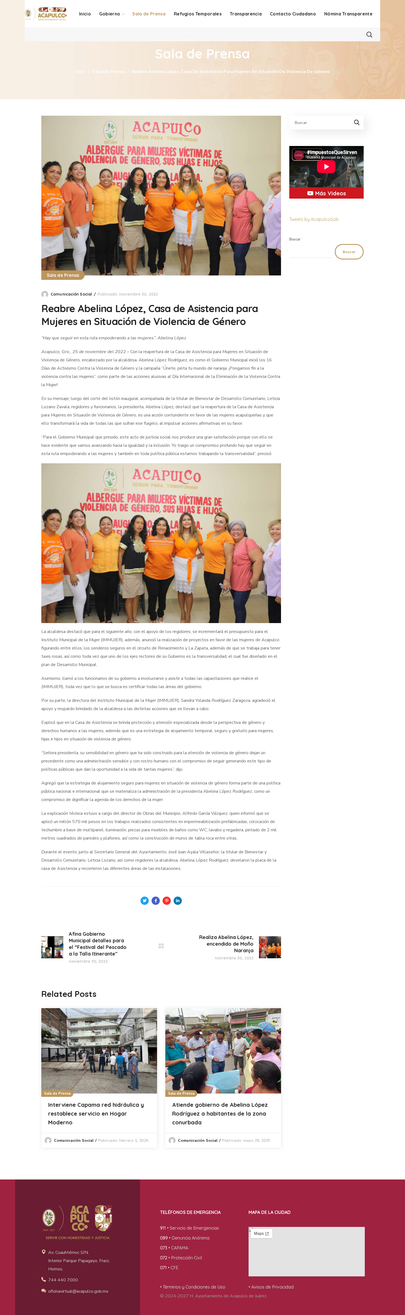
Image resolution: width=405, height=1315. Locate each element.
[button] (369, 34)
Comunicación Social (71, 294)
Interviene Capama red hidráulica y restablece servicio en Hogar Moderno (96, 1113)
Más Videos (330, 193)
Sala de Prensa (108, 72)
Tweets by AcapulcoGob (314, 219)
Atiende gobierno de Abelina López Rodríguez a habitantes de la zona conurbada (220, 1113)
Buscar (295, 239)
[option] (99, 1078)
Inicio (80, 72)
